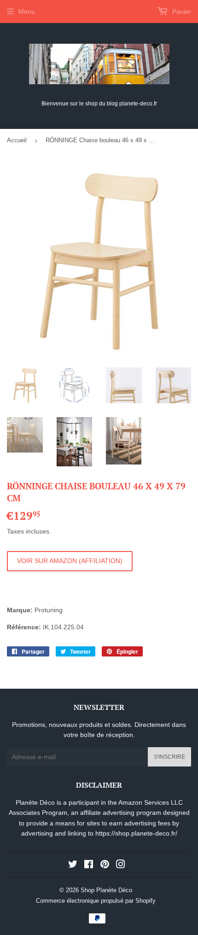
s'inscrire (169, 757)
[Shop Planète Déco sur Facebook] (88, 865)
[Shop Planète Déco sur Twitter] (72, 865)
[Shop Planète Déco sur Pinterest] (105, 865)
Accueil (17, 140)
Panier (180, 11)
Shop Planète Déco (106, 890)
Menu (26, 11)
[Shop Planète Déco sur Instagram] (120, 865)
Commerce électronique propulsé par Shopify (96, 900)
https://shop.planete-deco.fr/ (136, 833)
